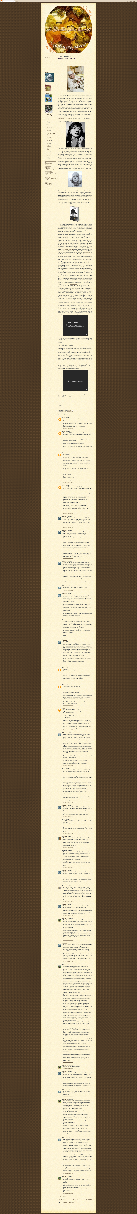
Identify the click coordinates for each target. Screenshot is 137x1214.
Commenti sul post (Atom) (68, 1202)
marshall (65, 885)
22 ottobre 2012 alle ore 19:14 (68, 527)
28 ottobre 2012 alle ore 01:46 (68, 915)
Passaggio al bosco (48, 183)
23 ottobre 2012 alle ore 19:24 (68, 765)
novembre (49, 129)
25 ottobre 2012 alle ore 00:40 (68, 882)
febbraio (48, 151)
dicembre (49, 127)
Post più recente (61, 1199)
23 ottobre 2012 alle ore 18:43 (68, 705)
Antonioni (49, 138)
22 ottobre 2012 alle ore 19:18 (68, 558)
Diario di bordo (47, 164)
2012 (47, 125)
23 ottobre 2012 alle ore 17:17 (68, 664)
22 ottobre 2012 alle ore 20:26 (68, 616)
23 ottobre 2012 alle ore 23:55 (68, 847)
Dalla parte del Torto (48, 163)
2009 (47, 157)
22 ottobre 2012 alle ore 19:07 (68, 482)
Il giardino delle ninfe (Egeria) (50, 169)
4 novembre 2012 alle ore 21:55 (68, 1068)
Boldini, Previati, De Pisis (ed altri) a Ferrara (51, 132)
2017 (47, 118)
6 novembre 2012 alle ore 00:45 (68, 1134)
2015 (47, 121)
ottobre (48, 130)
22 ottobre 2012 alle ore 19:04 (68, 449)
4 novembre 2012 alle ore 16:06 (68, 961)
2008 (47, 158)
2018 (47, 116)
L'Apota (46, 175)
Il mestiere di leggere (48, 171)
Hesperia (65, 516)
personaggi (64, 411)
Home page (75, 1199)
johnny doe (65, 918)
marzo (48, 149)
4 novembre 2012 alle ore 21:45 (68, 1062)
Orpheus (46, 182)
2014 (47, 122)
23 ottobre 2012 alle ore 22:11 (68, 816)
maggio (48, 146)
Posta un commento (63, 1196)
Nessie (64, 836)
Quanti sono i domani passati (65, 118)
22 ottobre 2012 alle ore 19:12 (68, 513)
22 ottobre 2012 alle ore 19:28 (68, 582)
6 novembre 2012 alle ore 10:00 (68, 1173)
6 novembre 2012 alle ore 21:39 (68, 1193)
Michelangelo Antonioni (67, 249)
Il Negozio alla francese (49, 172)
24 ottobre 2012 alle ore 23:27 (68, 867)
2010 (47, 155)
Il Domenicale (47, 168)
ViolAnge (46, 185)
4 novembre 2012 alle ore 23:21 (68, 1086)
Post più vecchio (88, 1199)
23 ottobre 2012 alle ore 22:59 (68, 833)
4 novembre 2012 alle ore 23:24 (68, 1096)
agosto (48, 141)
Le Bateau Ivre (47, 177)
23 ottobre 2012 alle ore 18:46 (68, 729)
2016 (47, 119)
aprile (48, 148)
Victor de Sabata (88, 191)
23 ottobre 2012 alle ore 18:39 (68, 681)
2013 (47, 124)
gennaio (48, 152)
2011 (47, 154)
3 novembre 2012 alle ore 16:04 (68, 940)
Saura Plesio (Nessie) (48, 184)
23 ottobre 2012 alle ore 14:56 (68, 637)
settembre (49, 140)
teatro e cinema (70, 411)
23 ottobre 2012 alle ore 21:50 (68, 802)
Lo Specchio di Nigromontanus (50, 178)
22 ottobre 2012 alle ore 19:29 (68, 590)
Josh (64, 417)
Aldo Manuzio (49, 137)
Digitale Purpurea (48, 166)
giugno (48, 145)
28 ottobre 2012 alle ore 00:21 (68, 901)
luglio (48, 143)
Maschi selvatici (48, 180)
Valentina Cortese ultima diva (66, 59)
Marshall (46, 179)
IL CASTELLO (47, 167)
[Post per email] (72, 410)
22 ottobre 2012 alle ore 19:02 (68, 428)
